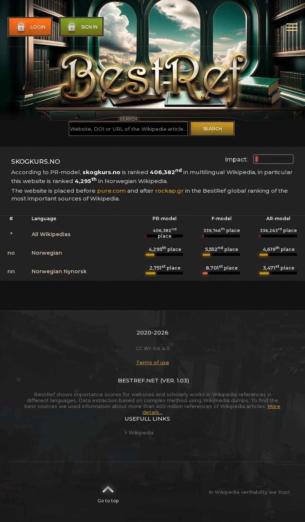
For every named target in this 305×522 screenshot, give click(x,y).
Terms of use (152, 362)
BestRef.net (138, 380)
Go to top (108, 500)
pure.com (111, 190)
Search (212, 128)
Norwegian (47, 252)
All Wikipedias (51, 234)
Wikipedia (141, 432)
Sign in (89, 27)
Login (37, 27)
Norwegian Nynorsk (59, 271)
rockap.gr (169, 190)
